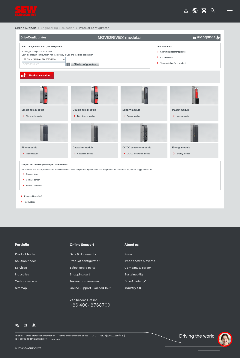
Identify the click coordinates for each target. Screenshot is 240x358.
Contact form (32, 174)
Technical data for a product (173, 63)
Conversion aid (167, 57)
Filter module (32, 154)
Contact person (33, 180)
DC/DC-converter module (138, 154)
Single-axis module (34, 116)
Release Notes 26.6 (33, 196)
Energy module (183, 154)
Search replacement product (173, 52)
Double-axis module (86, 116)
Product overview (34, 185)
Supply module (133, 116)
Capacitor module (85, 154)
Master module (183, 116)
